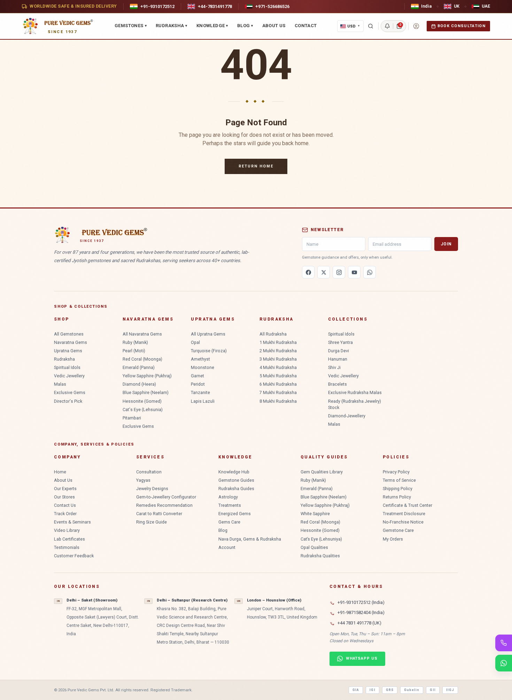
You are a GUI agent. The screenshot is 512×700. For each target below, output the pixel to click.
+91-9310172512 (157, 6)
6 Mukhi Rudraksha (278, 384)
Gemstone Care (398, 530)
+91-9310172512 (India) (361, 602)
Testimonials (66, 547)
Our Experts (65, 488)
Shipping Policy (397, 488)
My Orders (393, 539)
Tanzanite (200, 392)
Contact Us (65, 505)
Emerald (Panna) (139, 367)
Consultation (149, 471)
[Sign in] (416, 26)
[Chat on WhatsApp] (503, 663)
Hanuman (337, 359)
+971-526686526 (272, 6)
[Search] (370, 26)
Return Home (256, 166)
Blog (245, 25)
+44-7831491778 (215, 6)
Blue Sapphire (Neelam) (146, 392)
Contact (306, 25)
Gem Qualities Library (322, 471)
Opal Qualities (314, 547)
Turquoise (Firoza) (209, 350)
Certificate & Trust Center (407, 505)
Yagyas (143, 480)
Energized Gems (234, 513)
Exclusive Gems (69, 392)
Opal (195, 342)
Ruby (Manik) (135, 342)
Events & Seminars (72, 522)
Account (226, 547)
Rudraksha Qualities (320, 555)
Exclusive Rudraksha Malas (355, 392)
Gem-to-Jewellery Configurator (166, 497)
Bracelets (337, 384)
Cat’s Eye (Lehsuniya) (321, 539)
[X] (323, 272)
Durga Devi (338, 350)
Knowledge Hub (233, 471)
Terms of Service (399, 480)
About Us (274, 25)
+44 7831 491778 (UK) (359, 623)
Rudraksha (171, 25)
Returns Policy (397, 497)
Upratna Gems (68, 350)
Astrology (228, 497)
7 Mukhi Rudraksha (278, 392)
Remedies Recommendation (164, 505)
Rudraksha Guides (236, 488)
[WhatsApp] (369, 272)
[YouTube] (354, 272)
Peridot (198, 384)
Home (60, 471)
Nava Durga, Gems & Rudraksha (249, 539)
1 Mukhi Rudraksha (278, 342)
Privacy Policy (396, 471)
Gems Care (229, 522)
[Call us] (503, 643)
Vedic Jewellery (69, 375)
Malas (60, 384)
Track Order (65, 513)
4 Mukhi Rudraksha (278, 367)
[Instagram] (339, 272)
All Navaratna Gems (142, 334)
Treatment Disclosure (404, 513)
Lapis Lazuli (203, 401)
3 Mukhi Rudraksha (278, 359)
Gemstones (131, 25)
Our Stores (64, 497)
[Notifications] (387, 26)
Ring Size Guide (151, 522)
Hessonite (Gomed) (142, 401)
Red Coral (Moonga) (142, 359)
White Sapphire (315, 513)
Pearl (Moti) (134, 350)
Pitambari (132, 417)
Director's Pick (68, 401)
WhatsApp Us (362, 658)
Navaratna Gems (70, 342)
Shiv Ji (334, 367)
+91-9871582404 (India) (361, 612)
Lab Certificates (69, 539)
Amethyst (200, 359)
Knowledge (212, 25)
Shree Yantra (340, 342)
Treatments (229, 505)
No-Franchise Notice (403, 522)
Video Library (67, 530)
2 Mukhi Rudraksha (278, 350)
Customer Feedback (74, 555)
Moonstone (202, 367)
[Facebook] (308, 272)
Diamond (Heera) (139, 384)
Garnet (197, 375)
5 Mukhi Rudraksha (278, 375)
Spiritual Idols (67, 367)
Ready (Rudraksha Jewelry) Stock (354, 404)
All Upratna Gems (208, 334)
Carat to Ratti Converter (159, 513)
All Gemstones (69, 334)
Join (446, 244)
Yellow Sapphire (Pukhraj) (147, 375)
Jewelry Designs (152, 488)
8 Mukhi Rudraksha (278, 401)
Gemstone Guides (236, 480)
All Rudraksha (273, 334)
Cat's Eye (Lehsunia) (143, 409)
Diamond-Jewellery (346, 415)
